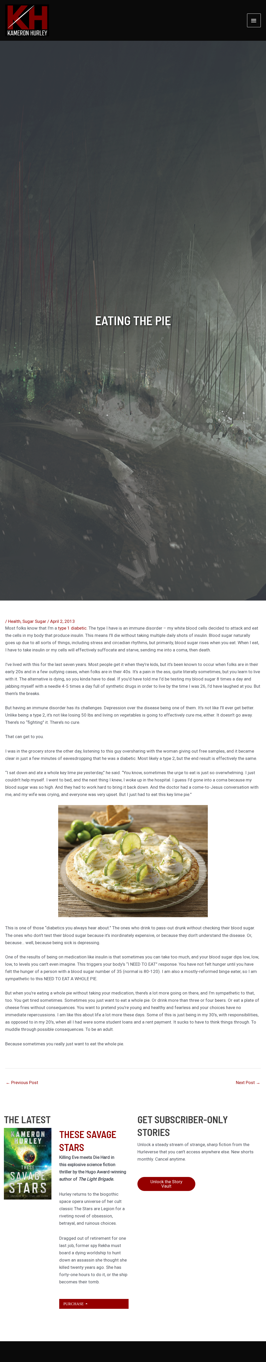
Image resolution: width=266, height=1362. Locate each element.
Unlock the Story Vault (166, 1184)
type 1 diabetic (72, 628)
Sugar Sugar (34, 621)
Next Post (248, 1082)
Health (14, 621)
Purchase (74, 1304)
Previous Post (22, 1082)
